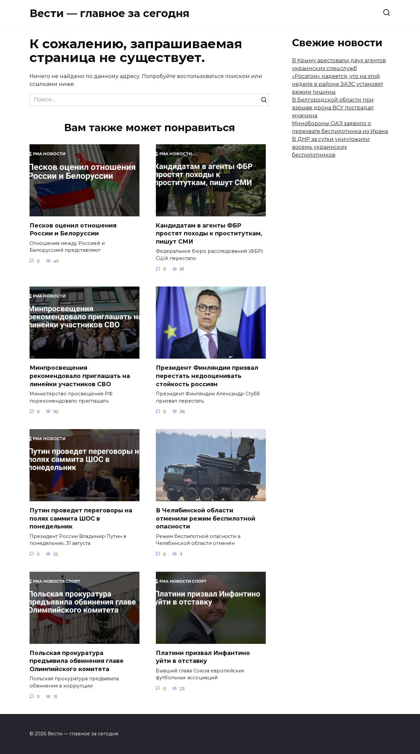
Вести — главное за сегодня (109, 13)
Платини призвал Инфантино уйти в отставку (203, 657)
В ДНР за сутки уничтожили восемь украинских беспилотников (331, 147)
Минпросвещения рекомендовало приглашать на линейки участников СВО (80, 375)
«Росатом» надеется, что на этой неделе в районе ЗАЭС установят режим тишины (337, 84)
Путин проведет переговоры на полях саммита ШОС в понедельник (81, 518)
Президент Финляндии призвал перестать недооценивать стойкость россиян (207, 375)
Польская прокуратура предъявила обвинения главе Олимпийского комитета (77, 660)
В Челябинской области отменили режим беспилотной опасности (205, 518)
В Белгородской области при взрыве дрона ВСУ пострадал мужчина (333, 108)
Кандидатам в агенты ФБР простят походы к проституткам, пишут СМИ (209, 233)
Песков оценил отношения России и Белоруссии (73, 229)
